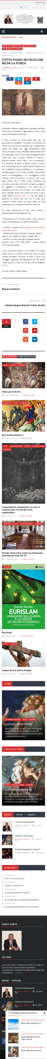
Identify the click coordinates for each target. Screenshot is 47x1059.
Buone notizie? (11, 289)
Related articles (10, 357)
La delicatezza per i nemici (27, 849)
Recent (7, 814)
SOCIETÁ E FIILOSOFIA (39, 446)
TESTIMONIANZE (8, 49)
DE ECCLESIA (7, 403)
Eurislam (7, 632)
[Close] (44, 1012)
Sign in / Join (40, 3)
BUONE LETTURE (8, 46)
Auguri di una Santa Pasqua (16, 670)
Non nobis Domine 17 (31, 1023)
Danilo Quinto (11, 67)
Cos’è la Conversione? (25, 822)
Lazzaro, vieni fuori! (18, 724)
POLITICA (32, 46)
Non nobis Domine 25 (31, 1050)
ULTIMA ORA (18, 49)
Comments (31, 815)
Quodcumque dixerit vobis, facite (25, 305)
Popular (19, 815)
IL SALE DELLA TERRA (16, 446)
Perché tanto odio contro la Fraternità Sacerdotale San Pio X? (22, 554)
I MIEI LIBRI (24, 46)
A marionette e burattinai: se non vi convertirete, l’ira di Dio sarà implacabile (21, 510)
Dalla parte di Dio (11, 391)
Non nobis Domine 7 (13, 435)
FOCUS (17, 46)
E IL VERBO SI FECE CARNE (13, 719)
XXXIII (24, 195)
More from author (27, 357)
